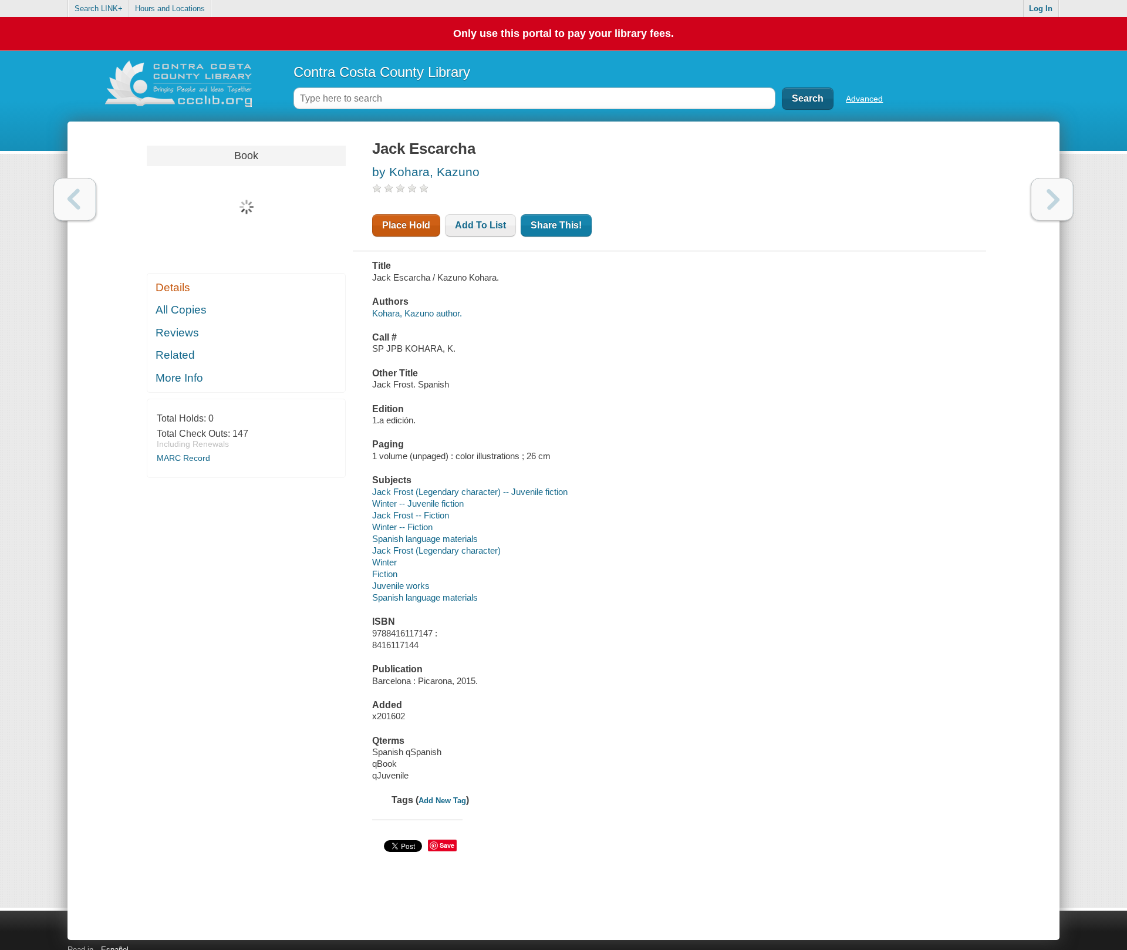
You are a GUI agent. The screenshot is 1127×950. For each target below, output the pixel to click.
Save (447, 845)
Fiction (384, 574)
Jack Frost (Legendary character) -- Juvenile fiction (470, 492)
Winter (384, 562)
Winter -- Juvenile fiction (418, 503)
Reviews (177, 332)
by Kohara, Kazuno (426, 171)
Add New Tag (442, 800)
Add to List (480, 225)
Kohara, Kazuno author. (417, 313)
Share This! (556, 225)
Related (175, 355)
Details (173, 287)
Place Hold (406, 225)
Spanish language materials (425, 539)
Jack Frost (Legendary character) (436, 550)
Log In (1040, 8)
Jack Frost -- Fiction (410, 515)
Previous (74, 199)
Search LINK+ (99, 8)
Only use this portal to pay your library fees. (563, 33)
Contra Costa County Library (381, 72)
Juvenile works (401, 586)
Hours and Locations (170, 8)
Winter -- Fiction (402, 527)
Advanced (864, 98)
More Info (179, 378)
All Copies (181, 310)
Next (1052, 199)
